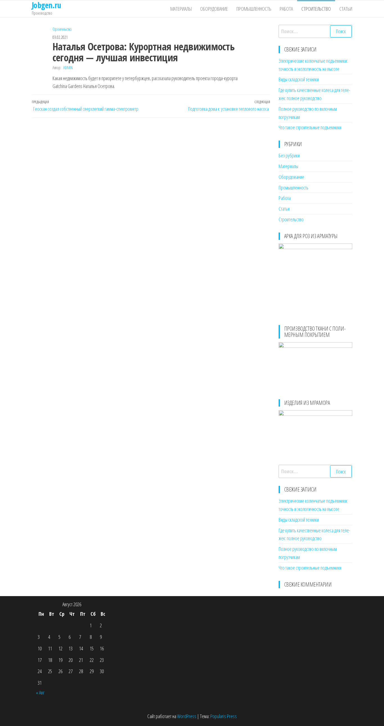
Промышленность (253, 8)
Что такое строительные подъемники (310, 127)
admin (68, 67)
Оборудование (214, 8)
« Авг (40, 692)
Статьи (345, 8)
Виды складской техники (299, 79)
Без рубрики (289, 155)
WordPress (186, 716)
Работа (286, 8)
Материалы (181, 8)
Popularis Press (223, 716)
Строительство (316, 8)
